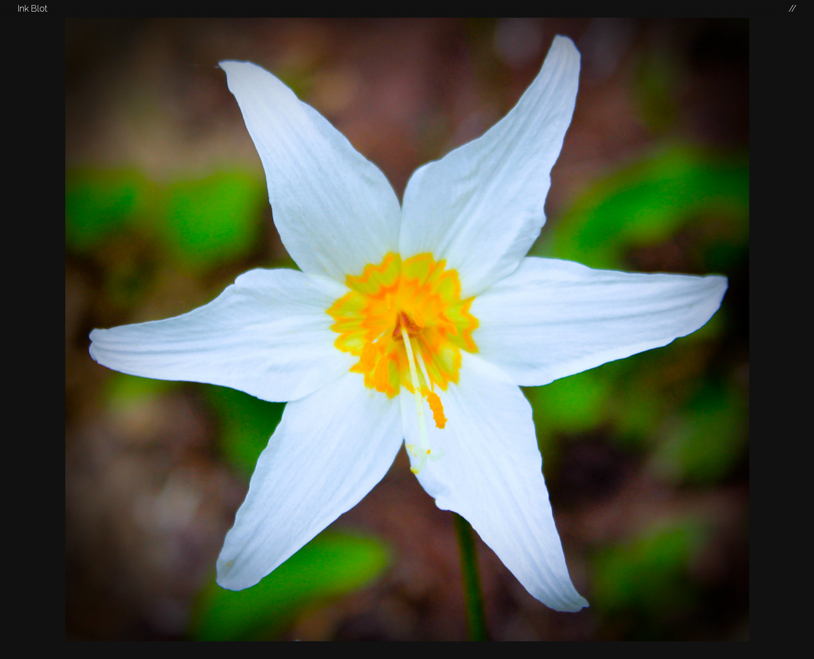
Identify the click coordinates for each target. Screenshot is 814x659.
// (792, 8)
